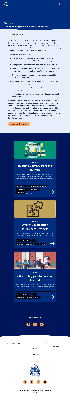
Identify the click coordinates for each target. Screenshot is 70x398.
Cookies (35, 355)
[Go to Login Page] (59, 4)
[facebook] (28, 324)
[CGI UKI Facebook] (32, 382)
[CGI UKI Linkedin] (25, 382)
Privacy (35, 349)
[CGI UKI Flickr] (45, 382)
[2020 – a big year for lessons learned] (52, 297)
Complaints (54, 346)
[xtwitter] (42, 324)
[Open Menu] (64, 4)
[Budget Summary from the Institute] (52, 192)
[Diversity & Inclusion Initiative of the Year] (52, 243)
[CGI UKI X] (38, 382)
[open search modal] (54, 4)
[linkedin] (35, 324)
